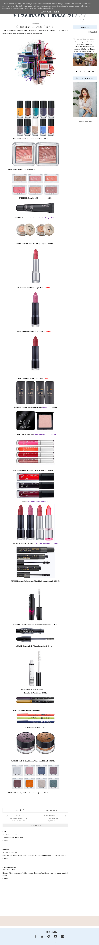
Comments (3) (52, 810)
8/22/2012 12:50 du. (10, 852)
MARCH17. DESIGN (64, 943)
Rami (4, 832)
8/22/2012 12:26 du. (10, 834)
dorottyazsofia (9, 867)
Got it (56, 12)
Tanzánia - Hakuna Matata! (84, 39)
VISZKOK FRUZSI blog (39, 943)
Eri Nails (6, 849)
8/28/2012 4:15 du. (10, 869)
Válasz (5, 841)
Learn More (46, 12)
